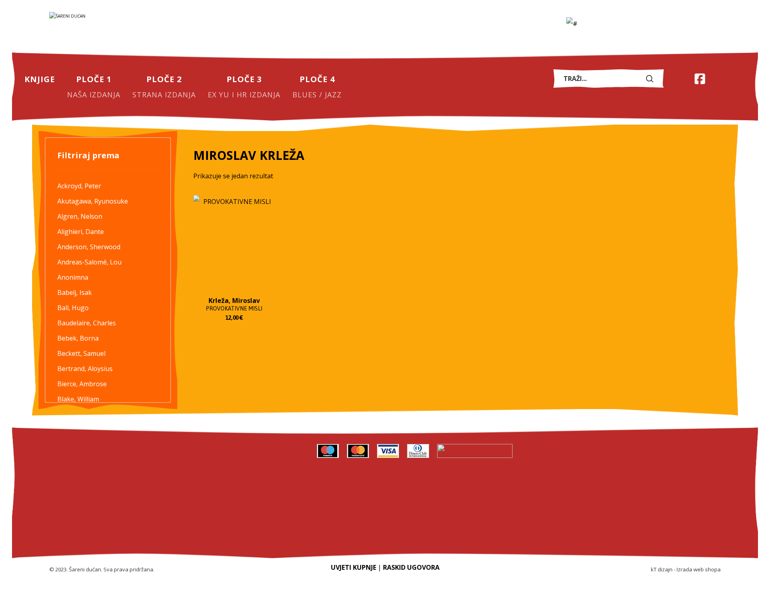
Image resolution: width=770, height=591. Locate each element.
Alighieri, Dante (80, 231)
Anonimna (72, 277)
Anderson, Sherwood (88, 246)
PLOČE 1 (283, 474)
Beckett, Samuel (81, 353)
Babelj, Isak (74, 292)
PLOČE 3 (283, 518)
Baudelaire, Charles (86, 323)
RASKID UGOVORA (411, 567)
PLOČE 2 (283, 496)
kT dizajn (662, 569)
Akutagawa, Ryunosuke (92, 201)
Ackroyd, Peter (79, 186)
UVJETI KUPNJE (353, 567)
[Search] (651, 79)
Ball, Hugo (73, 307)
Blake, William (78, 399)
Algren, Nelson (79, 216)
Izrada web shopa (699, 569)
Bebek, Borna (78, 338)
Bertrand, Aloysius (85, 368)
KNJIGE (283, 452)
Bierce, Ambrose (82, 383)
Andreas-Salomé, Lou (89, 262)
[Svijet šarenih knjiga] (129, 28)
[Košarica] (680, 78)
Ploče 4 (283, 540)
